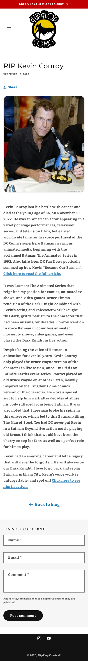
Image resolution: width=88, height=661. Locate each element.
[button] (9, 29)
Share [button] (13, 87)
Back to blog (47, 504)
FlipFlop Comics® (49, 655)
